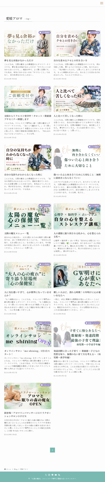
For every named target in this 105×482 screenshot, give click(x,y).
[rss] (59, 475)
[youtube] (56, 475)
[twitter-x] (46, 475)
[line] (52, 475)
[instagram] (49, 475)
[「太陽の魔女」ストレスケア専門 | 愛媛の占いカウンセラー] (6, 3)
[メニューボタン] (101, 3)
